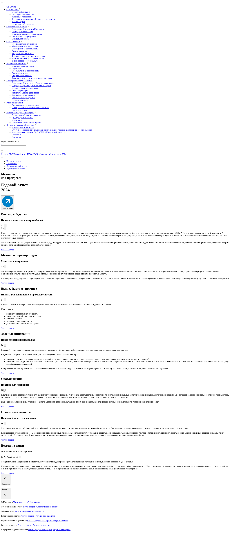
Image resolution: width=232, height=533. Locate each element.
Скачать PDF (34, 154)
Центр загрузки (13, 161)
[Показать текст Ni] (5, 225)
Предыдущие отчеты (16, 168)
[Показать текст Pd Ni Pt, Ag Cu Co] (20, 457)
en (2, 144)
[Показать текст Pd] (5, 345)
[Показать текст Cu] (5, 228)
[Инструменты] (2, 157)
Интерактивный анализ (17, 166)
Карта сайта (11, 163)
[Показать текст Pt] (4, 390)
